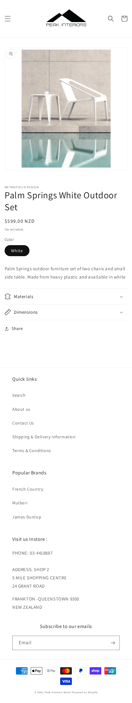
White (17, 250)
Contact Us (23, 423)
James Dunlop (26, 517)
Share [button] (17, 328)
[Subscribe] (112, 643)
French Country (27, 489)
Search (19, 395)
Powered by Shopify (85, 692)
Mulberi (19, 503)
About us (21, 409)
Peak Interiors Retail (58, 692)
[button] (7, 18)
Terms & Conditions (31, 450)
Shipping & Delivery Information (44, 436)
